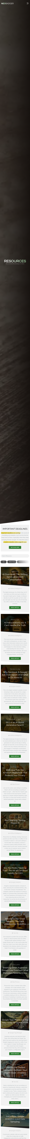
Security (15, 933)
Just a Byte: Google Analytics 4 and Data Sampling (15, 1119)
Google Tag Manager (16, 1033)
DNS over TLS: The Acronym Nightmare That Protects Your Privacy (15, 772)
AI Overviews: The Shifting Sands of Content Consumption (15, 577)
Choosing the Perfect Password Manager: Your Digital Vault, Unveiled (15, 1070)
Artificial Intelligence (16, 588)
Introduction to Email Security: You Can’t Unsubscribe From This (15, 921)
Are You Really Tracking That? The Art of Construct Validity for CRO (15, 870)
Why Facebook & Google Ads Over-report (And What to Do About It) (15, 675)
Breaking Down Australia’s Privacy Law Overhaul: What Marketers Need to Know (15, 970)
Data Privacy (16, 784)
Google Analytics (16, 686)
